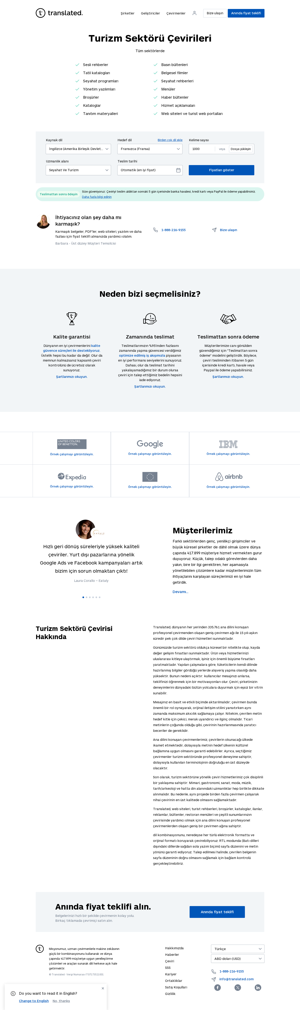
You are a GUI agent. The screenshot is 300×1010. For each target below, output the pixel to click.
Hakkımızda (174, 948)
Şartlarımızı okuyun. (72, 376)
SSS (168, 967)
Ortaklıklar (173, 980)
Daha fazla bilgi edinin (97, 196)
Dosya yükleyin (241, 149)
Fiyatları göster (221, 170)
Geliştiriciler (150, 13)
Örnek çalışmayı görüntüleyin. (72, 454)
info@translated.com (236, 979)
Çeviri (169, 961)
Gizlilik (170, 994)
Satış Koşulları (176, 987)
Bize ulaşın (215, 13)
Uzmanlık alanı (57, 161)
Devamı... (180, 591)
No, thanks (61, 1000)
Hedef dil (150, 140)
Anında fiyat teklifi (246, 13)
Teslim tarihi (127, 161)
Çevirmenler (176, 13)
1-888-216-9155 (231, 971)
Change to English (34, 1001)
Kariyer (171, 974)
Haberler (172, 954)
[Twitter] (237, 987)
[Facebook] (217, 987)
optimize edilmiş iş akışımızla (142, 355)
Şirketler (127, 13)
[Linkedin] (258, 987)
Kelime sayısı (199, 140)
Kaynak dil (54, 140)
